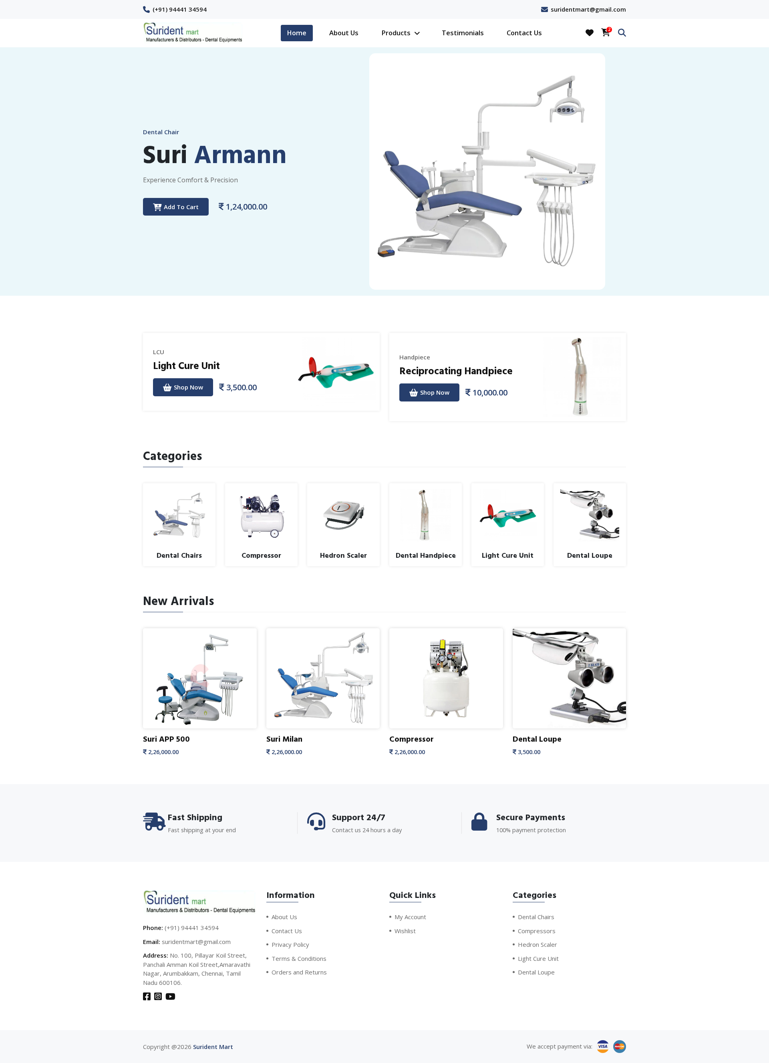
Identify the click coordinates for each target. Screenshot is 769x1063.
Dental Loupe (537, 739)
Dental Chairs (536, 917)
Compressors (537, 931)
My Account (410, 917)
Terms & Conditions (299, 958)
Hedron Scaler (537, 944)
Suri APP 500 (166, 739)
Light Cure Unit (186, 366)
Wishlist (405, 931)
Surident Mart (213, 1047)
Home (296, 32)
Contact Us (524, 32)
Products (396, 32)
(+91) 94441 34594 (180, 9)
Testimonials (463, 32)
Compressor (411, 739)
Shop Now (188, 387)
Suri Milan (284, 739)
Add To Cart (181, 207)
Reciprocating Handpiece (456, 371)
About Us (343, 32)
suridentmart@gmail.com (588, 9)
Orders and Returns (299, 972)
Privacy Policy (290, 944)
